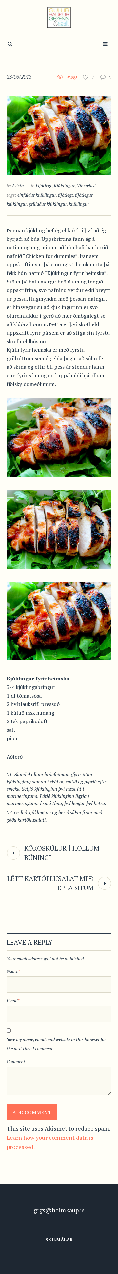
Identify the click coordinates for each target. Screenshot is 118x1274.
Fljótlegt (44, 185)
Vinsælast (86, 185)
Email (13, 1000)
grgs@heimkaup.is (59, 1210)
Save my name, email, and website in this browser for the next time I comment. (56, 1044)
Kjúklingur (64, 185)
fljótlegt (65, 195)
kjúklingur (79, 204)
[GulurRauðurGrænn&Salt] (59, 17)
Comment (16, 1061)
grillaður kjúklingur (48, 204)
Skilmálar (59, 1239)
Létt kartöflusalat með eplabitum (50, 883)
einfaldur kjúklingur (36, 195)
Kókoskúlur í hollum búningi (61, 853)
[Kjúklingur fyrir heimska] (59, 134)
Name (13, 971)
